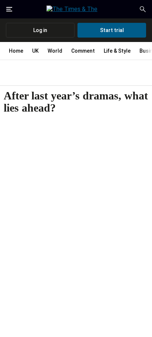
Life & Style (117, 51)
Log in (40, 30)
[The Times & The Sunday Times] (76, 9)
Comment (83, 51)
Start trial (112, 30)
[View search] (143, 9)
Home (16, 51)
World (55, 51)
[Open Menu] (9, 9)
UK (35, 51)
